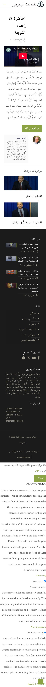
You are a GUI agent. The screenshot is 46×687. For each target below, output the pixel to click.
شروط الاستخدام (32, 451)
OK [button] (37, 471)
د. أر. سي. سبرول (29, 319)
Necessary (37, 581)
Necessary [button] (41, 576)
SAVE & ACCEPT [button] (37, 684)
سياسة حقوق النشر (16, 451)
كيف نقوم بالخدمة (29, 335)
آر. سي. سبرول (18, 39)
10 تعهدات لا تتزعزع (27, 329)
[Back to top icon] (40, 681)
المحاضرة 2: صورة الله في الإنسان (27, 222)
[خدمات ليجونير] (28, 4)
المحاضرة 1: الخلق (34, 196)
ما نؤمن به (32, 324)
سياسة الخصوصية (23, 457)
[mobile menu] (5, 4)
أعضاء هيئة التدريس (28, 340)
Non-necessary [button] (38, 627)
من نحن (33, 313)
